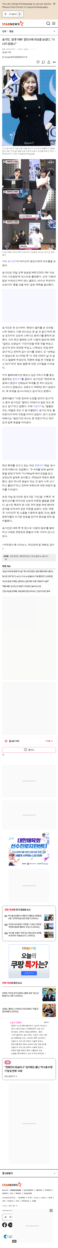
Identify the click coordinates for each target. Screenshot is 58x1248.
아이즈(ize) (25, 1201)
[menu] (54, 23)
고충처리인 (38, 1190)
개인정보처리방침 (15, 1190)
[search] (48, 23)
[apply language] (19, 14)
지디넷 (50, 1198)
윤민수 (16, 379)
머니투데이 (21, 1198)
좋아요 (31, 750)
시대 (3, 1201)
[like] (38, 62)
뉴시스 (36, 1198)
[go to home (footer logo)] (12, 1184)
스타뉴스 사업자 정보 (8, 1206)
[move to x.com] (10, 1224)
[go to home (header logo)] (13, 23)
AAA (17, 1201)
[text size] (54, 62)
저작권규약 (48, 1190)
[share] (48, 62)
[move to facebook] (4, 1224)
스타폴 (34, 1201)
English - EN (15, 14)
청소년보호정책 (28, 1190)
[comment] (43, 62)
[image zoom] (52, 142)
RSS (11, 1193)
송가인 (11, 261)
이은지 (36, 406)
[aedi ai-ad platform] (16, 71)
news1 (43, 1198)
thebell (10, 1201)
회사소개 (5, 1190)
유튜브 (38, 465)
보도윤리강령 (28, 1193)
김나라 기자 (6, 52)
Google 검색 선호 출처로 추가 (15, 57)
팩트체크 (18, 1193)
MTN (30, 1198)
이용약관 (5, 1193)
